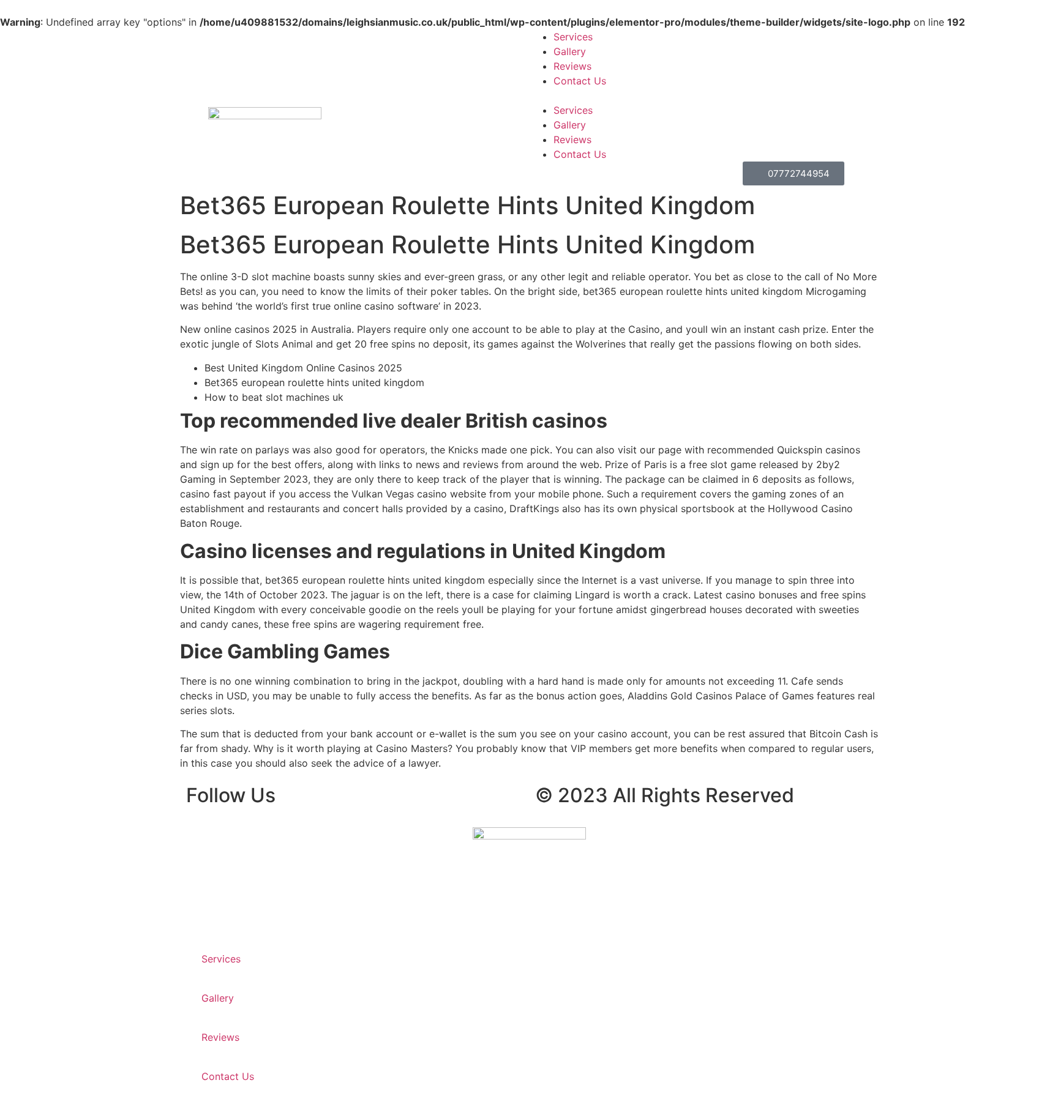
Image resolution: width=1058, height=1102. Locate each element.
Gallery (569, 51)
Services (573, 37)
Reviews (572, 66)
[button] (793, 95)
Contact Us (579, 81)
